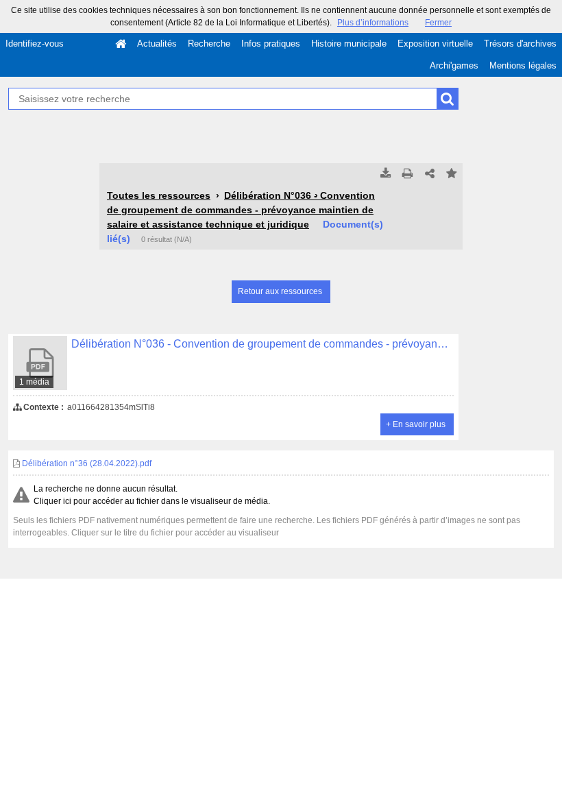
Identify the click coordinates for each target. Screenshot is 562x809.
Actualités (157, 43)
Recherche (209, 43)
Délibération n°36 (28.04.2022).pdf (85, 463)
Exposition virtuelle (435, 43)
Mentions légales (523, 65)
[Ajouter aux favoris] (452, 174)
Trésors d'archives (520, 43)
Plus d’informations (372, 22)
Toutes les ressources (158, 195)
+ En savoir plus (415, 424)
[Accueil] (121, 44)
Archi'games (454, 65)
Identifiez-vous (34, 43)
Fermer (438, 22)
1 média (34, 382)
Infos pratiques (270, 43)
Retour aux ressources (280, 291)
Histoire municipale (349, 43)
